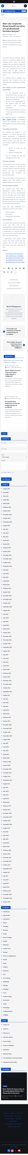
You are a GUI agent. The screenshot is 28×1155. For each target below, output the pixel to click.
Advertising (6, 911)
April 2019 (6, 798)
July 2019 (5, 787)
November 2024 (7, 559)
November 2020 (7, 728)
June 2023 (6, 618)
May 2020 (5, 750)
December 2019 (7, 769)
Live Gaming (6, 978)
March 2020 (6, 758)
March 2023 (6, 629)
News (4, 992)
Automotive (6, 919)
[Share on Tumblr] (7, 272)
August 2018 (6, 828)
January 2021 (6, 721)
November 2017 (7, 861)
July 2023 (5, 614)
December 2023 (7, 595)
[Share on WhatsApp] (19, 268)
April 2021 (6, 710)
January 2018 (6, 854)
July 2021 (5, 699)
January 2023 (6, 632)
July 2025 (5, 529)
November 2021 (7, 684)
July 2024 (5, 570)
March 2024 (6, 584)
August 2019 (6, 783)
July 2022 (5, 654)
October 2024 (6, 562)
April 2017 (6, 883)
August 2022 (6, 651)
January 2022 (6, 677)
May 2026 (5, 496)
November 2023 (7, 599)
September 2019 (7, 780)
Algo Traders (6, 915)
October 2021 (6, 688)
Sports (5, 1004)
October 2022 (6, 643)
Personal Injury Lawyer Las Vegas (15, 262)
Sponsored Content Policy (10, 1062)
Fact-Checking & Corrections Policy (12, 1058)
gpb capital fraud (14, 285)
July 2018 (5, 831)
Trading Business (7, 1011)
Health (5, 959)
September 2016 (7, 898)
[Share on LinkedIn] (16, 268)
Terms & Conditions (8, 1045)
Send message (6, 479)
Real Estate (6, 1000)
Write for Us (6, 1033)
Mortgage (5, 989)
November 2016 (7, 894)
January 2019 (6, 809)
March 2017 (6, 887)
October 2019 (6, 776)
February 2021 (7, 717)
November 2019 (7, 772)
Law (15, 34)
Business (5, 930)
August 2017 (6, 872)
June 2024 (6, 573)
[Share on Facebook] (8, 268)
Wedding (5, 1015)
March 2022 (6, 669)
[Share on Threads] (11, 272)
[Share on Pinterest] (23, 268)
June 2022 (6, 658)
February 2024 (7, 588)
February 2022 (7, 673)
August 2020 (6, 739)
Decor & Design (7, 937)
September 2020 (7, 736)
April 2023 (6, 625)
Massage (5, 985)
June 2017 (6, 879)
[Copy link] (15, 272)
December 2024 (7, 555)
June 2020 (6, 747)
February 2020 (7, 761)
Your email (3, 449)
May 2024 (5, 577)
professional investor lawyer (14, 288)
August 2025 (6, 525)
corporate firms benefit (14, 282)
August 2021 (6, 695)
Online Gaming (7, 996)
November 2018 (7, 817)
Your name (3, 443)
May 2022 (5, 662)
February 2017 (7, 891)
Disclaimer (6, 1049)
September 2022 (7, 647)
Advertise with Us (8, 1037)
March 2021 (6, 713)
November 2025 (7, 514)
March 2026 (6, 503)
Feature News (7, 948)
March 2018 (6, 846)
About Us (5, 1029)
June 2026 (6, 492)
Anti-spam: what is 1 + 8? (7, 472)
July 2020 (5, 743)
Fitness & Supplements (9, 956)
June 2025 (6, 533)
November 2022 (7, 640)
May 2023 (5, 621)
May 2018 (5, 839)
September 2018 (7, 824)
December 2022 (7, 636)
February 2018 (7, 850)
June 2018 (6, 835)
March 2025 (6, 544)
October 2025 (6, 518)
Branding (5, 926)
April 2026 (6, 500)
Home (2, 14)
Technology (6, 1007)
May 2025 (5, 536)
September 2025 (7, 522)
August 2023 (6, 610)
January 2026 (6, 511)
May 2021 (5, 706)
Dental (5, 941)
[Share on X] (12, 268)
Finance (5, 952)
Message (3, 460)
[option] (14, 1086)
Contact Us (6, 1024)
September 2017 (7, 868)
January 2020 (6, 765)
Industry (5, 967)
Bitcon (5, 922)
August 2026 (6, 488)
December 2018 (7, 813)
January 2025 (6, 551)
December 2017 (7, 857)
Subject (3, 455)
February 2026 (7, 507)
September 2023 (7, 606)
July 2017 (5, 876)
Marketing (6, 981)
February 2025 (7, 547)
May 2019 (5, 795)
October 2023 (6, 603)
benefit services (14, 279)
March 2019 (6, 802)
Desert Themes (14, 1146)
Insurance (6, 970)
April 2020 (6, 754)
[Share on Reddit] (4, 272)
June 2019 (6, 791)
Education (6, 945)
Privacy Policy (7, 1041)
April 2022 (6, 665)
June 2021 (6, 702)
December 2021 (7, 680)
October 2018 (6, 820)
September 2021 (7, 691)
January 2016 (6, 902)
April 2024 (6, 581)
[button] (23, 1069)
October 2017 (6, 865)
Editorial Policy (7, 1054)
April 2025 (6, 540)
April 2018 (6, 843)
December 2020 (7, 725)
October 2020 (6, 732)
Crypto (5, 934)
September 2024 (7, 566)
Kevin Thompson (9, 34)
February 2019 (7, 806)
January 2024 (6, 592)
